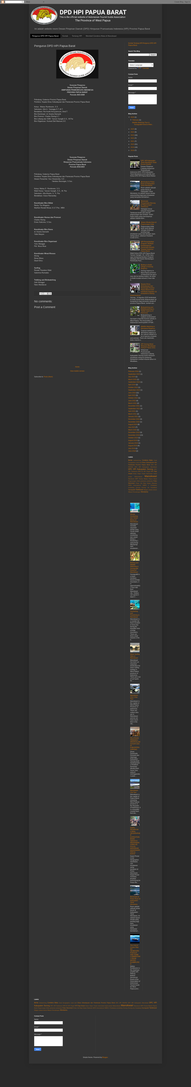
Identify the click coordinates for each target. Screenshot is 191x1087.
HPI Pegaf (147, 471)
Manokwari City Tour (134, 791)
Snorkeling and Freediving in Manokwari (134, 614)
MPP (136, 478)
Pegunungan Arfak (134, 481)
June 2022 (132, 401)
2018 (133, 150)
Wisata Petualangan (134, 492)
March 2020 (132, 430)
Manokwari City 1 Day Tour (134, 697)
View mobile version (77, 371)
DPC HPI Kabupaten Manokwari (146, 467)
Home (77, 367)
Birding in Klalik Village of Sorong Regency (147, 267)
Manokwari (151, 476)
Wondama (144, 492)
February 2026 (133, 371)
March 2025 (132, 379)
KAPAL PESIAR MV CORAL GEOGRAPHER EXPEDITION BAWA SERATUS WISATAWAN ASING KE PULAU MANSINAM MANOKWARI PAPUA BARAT (135, 841)
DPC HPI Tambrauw (56, 1005)
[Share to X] (45, 293)
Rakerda (154, 483)
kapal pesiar (108, 1005)
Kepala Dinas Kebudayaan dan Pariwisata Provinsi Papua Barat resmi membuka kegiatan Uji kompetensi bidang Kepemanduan (143, 289)
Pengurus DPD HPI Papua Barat (45, 36)
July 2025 (131, 377)
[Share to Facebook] (48, 293)
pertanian (143, 481)
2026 (133, 117)
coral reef (138, 462)
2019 (133, 147)
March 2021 (132, 414)
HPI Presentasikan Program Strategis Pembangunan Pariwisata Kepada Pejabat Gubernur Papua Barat (147, 246)
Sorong (138, 487)
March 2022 (132, 403)
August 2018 (132, 446)
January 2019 (133, 443)
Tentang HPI (77, 36)
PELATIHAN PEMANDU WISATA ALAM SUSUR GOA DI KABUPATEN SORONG (135, 743)
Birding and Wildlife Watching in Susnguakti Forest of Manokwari (134, 567)
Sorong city (145, 487)
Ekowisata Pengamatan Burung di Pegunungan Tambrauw (148, 204)
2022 (133, 138)
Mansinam (131, 478)
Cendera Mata (147, 460)
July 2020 (131, 427)
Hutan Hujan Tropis (139, 473)
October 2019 (133, 438)
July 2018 (131, 448)
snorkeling (131, 487)
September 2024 (134, 382)
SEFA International (134, 485)
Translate (145, 68)
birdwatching (137, 460)
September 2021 (134, 409)
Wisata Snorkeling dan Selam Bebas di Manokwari (134, 518)
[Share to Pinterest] (50, 293)
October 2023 (133, 387)
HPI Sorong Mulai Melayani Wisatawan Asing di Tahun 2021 (148, 346)
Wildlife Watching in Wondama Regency (148, 327)
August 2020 (132, 424)
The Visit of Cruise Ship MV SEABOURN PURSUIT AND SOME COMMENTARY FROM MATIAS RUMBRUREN (135, 954)
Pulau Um (139, 483)
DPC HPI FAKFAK (121, 1002)
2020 (133, 144)
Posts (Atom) (48, 377)
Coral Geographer (64, 1002)
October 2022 (133, 398)
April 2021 (132, 411)
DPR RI (140, 471)
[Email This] (40, 293)
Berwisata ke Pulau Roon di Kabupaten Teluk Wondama (148, 184)
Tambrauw (139, 490)
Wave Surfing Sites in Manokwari (135, 656)
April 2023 (132, 395)
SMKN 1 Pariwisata (150, 485)
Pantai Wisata (143, 478)
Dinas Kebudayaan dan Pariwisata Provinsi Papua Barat (96, 1002)
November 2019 (134, 435)
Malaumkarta (138, 476)
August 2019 (132, 440)
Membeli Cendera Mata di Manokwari (101, 36)
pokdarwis (150, 481)
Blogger (105, 1057)
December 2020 (134, 419)
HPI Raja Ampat (80, 1005)
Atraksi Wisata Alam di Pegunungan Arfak (148, 223)
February (135, 120)
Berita (130, 460)
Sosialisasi (154, 487)
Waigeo (146, 489)
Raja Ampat (147, 483)
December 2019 (134, 432)
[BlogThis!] (43, 293)
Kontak (65, 36)
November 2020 (134, 422)
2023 (133, 135)
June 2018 (132, 451)
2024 (133, 132)
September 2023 (134, 390)
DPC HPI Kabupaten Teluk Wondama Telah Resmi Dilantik (149, 162)
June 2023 (132, 393)
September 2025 (134, 374)
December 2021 (134, 406)
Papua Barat (153, 478)
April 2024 (132, 385)
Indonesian (149, 473)
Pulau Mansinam (67, 1008)
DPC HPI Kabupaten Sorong (140, 469)
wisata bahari (153, 489)
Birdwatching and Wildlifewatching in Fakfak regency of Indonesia (147, 310)
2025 (133, 129)
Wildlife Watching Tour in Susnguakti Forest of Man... (142, 123)
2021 (133, 141)
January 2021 (133, 416)
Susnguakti (131, 489)
